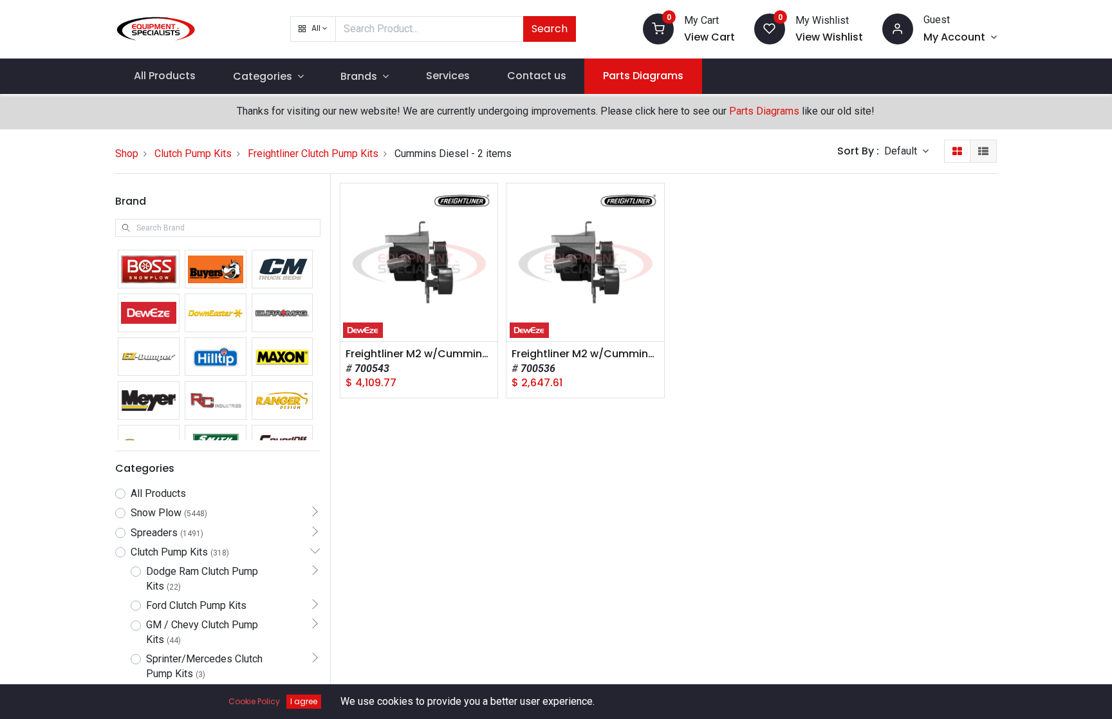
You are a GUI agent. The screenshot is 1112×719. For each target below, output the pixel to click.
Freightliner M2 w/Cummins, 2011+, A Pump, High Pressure (419, 354)
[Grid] (957, 151)
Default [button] (902, 151)
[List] (983, 151)
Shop (126, 153)
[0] (658, 28)
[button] (313, 29)
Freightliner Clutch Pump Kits (313, 153)
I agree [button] (303, 701)
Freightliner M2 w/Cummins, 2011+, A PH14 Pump (585, 354)
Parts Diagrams (764, 111)
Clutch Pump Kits (193, 153)
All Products (158, 493)
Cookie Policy (254, 701)
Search (550, 28)
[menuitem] (164, 76)
